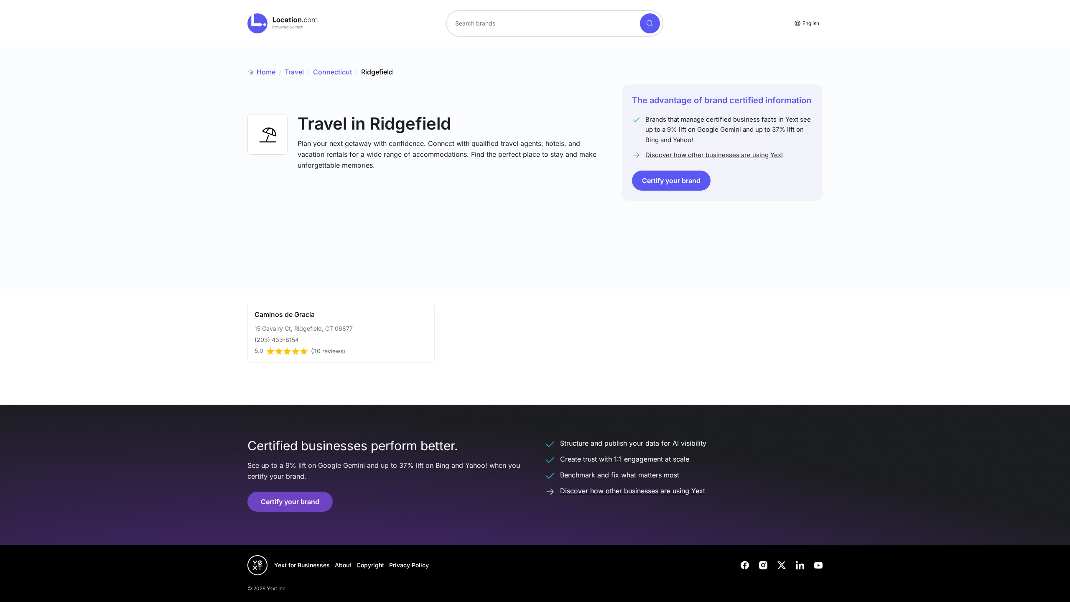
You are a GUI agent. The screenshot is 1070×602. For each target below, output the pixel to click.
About (343, 565)
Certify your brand (671, 180)
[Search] (650, 23)
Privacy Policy (409, 565)
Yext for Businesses (302, 565)
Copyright (370, 565)
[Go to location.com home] (282, 23)
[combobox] (554, 23)
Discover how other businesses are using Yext (714, 155)
